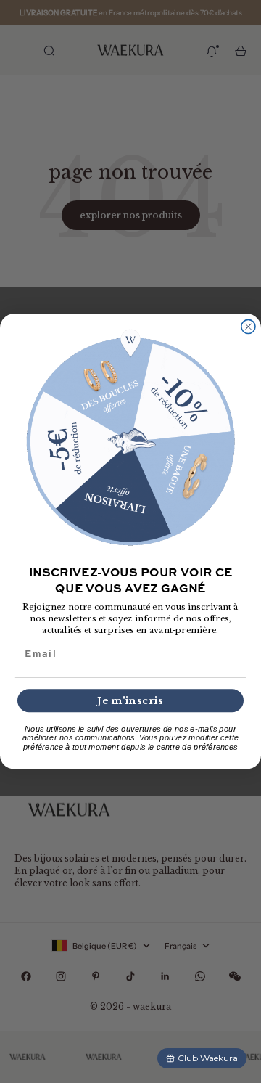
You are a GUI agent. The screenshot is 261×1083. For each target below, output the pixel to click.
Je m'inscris (130, 700)
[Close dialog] (248, 327)
